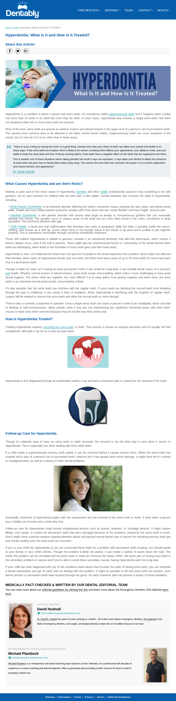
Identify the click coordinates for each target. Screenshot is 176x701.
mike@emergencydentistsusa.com (30, 657)
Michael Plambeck (17, 663)
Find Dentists (88, 10)
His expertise (150, 619)
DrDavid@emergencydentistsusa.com (60, 613)
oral (8, 273)
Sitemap (50, 697)
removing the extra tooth (58, 327)
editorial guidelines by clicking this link (65, 589)
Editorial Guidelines (119, 697)
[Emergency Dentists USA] (23, 16)
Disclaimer (64, 697)
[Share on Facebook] (9, 51)
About (100, 697)
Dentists (81, 191)
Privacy (89, 697)
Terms (77, 697)
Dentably (112, 10)
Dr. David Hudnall (23, 171)
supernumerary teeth (121, 114)
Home (8, 27)
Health (162, 10)
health (104, 191)
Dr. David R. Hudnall (47, 619)
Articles (15, 27)
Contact (145, 10)
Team (129, 10)
